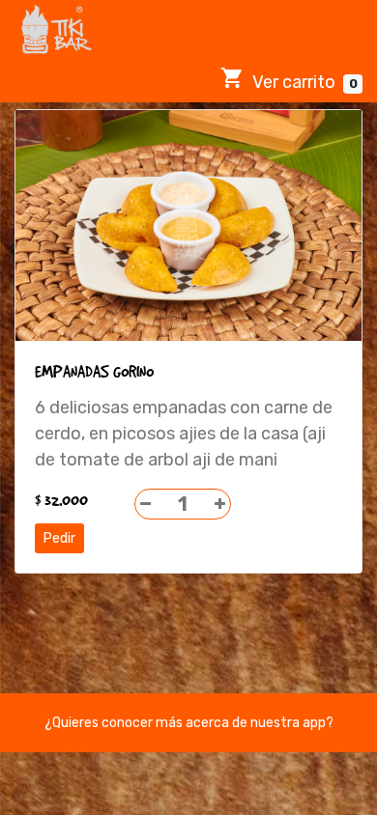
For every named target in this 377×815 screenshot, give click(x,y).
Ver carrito (302, 82)
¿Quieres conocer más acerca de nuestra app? (189, 723)
